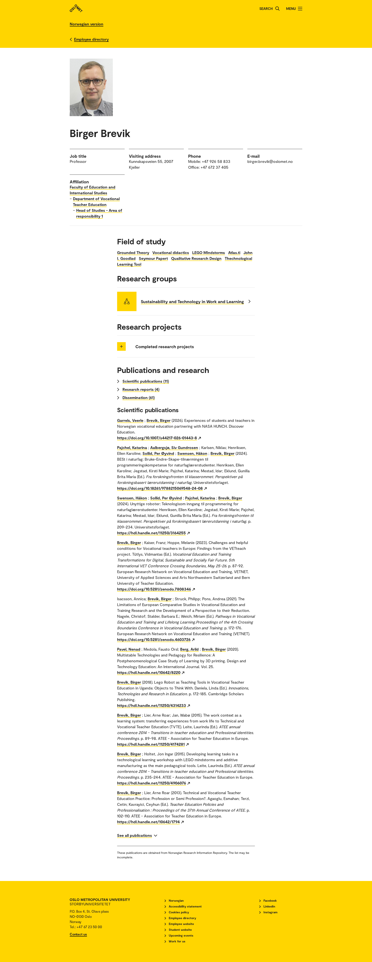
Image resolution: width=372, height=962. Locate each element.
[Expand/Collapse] (121, 346)
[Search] (277, 8)
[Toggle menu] (300, 8)
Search (266, 8)
